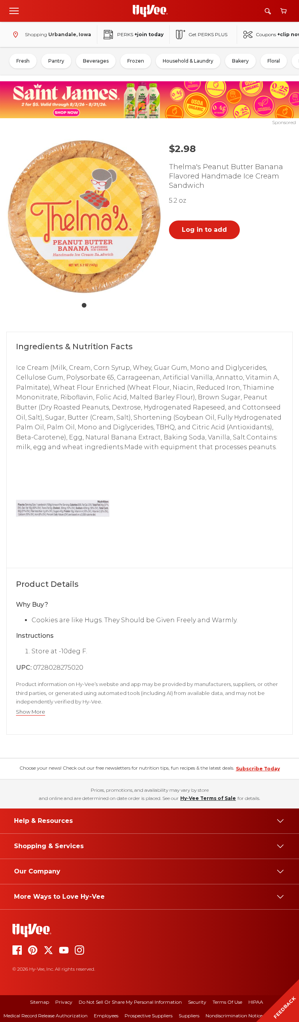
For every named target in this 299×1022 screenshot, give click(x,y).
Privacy (63, 1002)
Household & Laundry (188, 61)
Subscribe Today (258, 769)
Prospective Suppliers (148, 1015)
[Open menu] (14, 10)
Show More (30, 712)
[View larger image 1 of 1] (84, 216)
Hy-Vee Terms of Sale (208, 798)
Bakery (240, 61)
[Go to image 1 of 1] (84, 305)
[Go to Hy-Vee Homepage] (150, 11)
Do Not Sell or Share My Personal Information (130, 1002)
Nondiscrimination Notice (234, 1015)
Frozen (135, 61)
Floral (273, 61)
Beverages (96, 61)
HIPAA (255, 1002)
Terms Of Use (227, 1002)
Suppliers (189, 1015)
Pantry (56, 61)
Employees (106, 1015)
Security (197, 1002)
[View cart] (283, 11)
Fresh (23, 61)
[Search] (268, 11)
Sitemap (39, 1002)
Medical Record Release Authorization (46, 1015)
